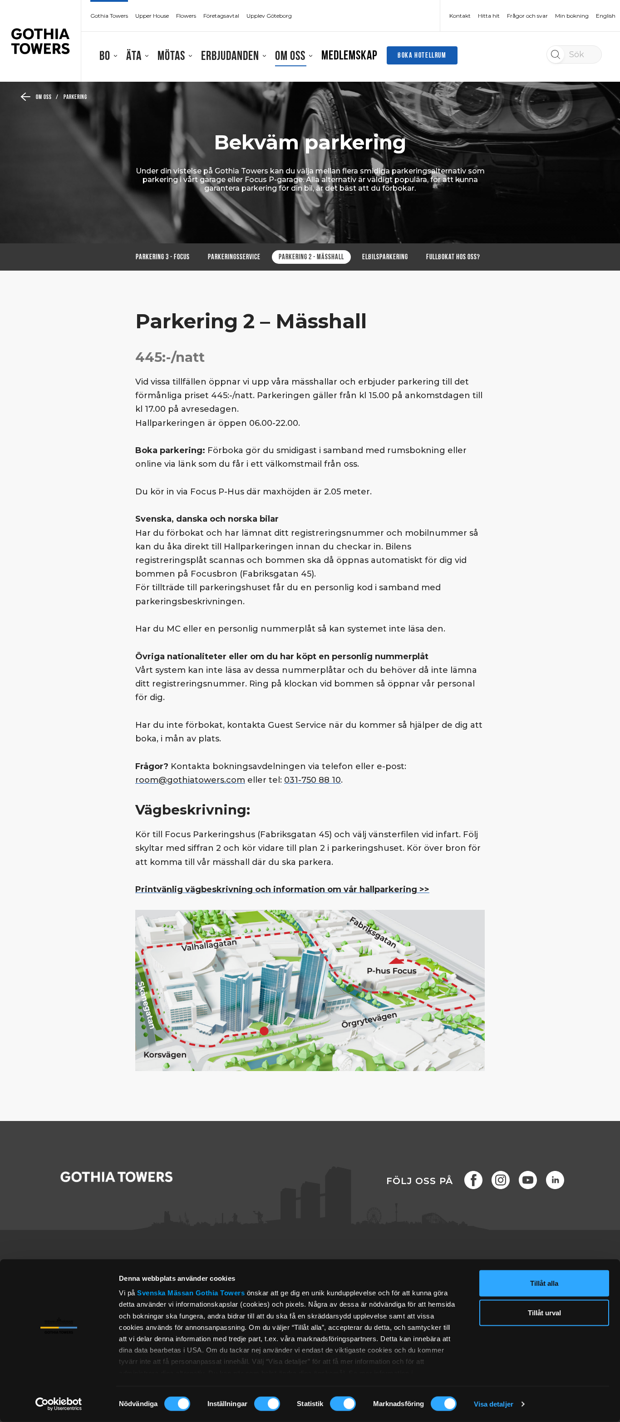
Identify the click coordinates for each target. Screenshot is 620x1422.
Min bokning (572, 16)
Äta (134, 56)
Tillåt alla (544, 1283)
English (605, 16)
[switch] (267, 1404)
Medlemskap (349, 56)
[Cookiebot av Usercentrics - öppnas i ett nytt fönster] (58, 1404)
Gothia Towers (221, 1293)
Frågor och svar (527, 16)
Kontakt (460, 16)
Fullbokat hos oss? (453, 257)
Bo (104, 56)
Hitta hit (489, 16)
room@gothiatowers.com (190, 780)
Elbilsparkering (385, 257)
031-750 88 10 (312, 780)
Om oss (290, 56)
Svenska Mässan (165, 1293)
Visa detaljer (493, 1404)
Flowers (186, 16)
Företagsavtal (221, 16)
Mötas (171, 56)
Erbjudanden (230, 56)
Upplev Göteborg (269, 16)
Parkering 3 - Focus (163, 257)
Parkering (76, 97)
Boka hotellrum (422, 55)
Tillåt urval (544, 1313)
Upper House (152, 16)
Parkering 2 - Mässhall (311, 257)
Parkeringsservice (234, 257)
